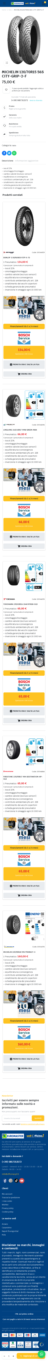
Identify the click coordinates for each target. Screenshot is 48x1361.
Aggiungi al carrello (32, 1355)
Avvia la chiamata (36, 100)
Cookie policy (7, 1212)
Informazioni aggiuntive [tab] (26, 160)
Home (4, 10)
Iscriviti (37, 1118)
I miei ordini (7, 1201)
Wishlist (5, 1205)
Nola (4, 1235)
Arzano (5, 1224)
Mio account (7, 1194)
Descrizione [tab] (7, 160)
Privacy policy (7, 1208)
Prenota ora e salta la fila (26, 364)
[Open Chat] (41, 1344)
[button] (7, 63)
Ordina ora (26, 374)
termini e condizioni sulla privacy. (33, 1124)
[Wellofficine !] (23, 3)
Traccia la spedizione (11, 1197)
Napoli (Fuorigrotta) (10, 1231)
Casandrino (7, 1227)
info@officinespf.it (10, 1174)
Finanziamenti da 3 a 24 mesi (24, 326)
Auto (10, 10)
